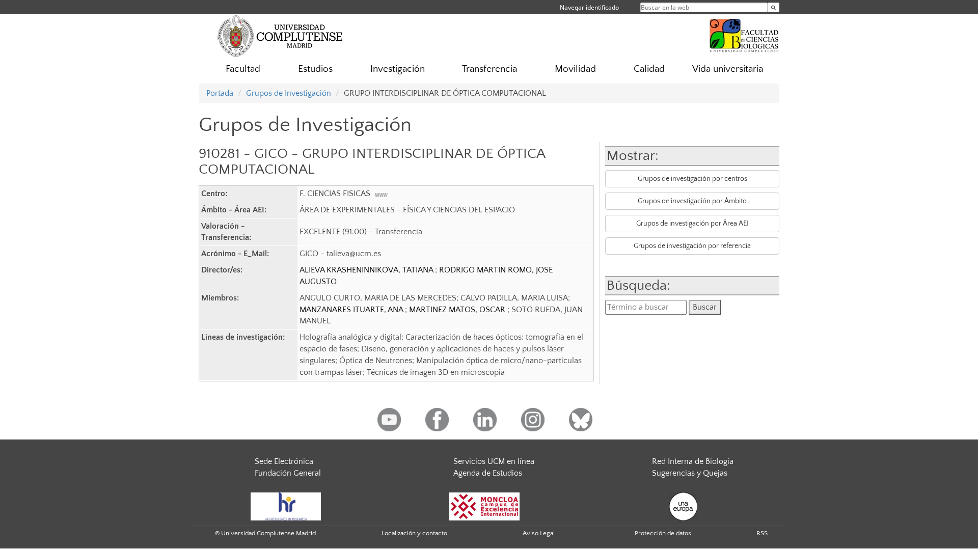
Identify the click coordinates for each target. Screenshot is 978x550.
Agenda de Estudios (487, 473)
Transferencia (489, 69)
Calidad (649, 69)
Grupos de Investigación (288, 93)
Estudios (315, 69)
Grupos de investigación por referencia (692, 246)
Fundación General (288, 473)
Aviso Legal (539, 533)
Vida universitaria (727, 69)
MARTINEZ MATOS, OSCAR (458, 309)
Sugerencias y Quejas (689, 473)
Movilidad (575, 69)
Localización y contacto (414, 533)
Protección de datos (663, 533)
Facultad (243, 69)
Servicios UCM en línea (493, 461)
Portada (219, 93)
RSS (762, 533)
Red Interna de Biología (693, 461)
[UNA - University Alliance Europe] (683, 505)
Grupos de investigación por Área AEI (692, 223)
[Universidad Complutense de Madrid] (280, 35)
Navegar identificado (589, 7)
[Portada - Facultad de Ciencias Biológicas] (744, 34)
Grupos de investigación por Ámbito (692, 201)
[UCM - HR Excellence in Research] (286, 505)
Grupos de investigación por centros (692, 179)
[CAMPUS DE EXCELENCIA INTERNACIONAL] (484, 505)
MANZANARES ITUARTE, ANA (352, 309)
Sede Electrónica (284, 461)
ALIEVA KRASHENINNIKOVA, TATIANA (367, 269)
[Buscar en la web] (773, 7)
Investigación (397, 69)
